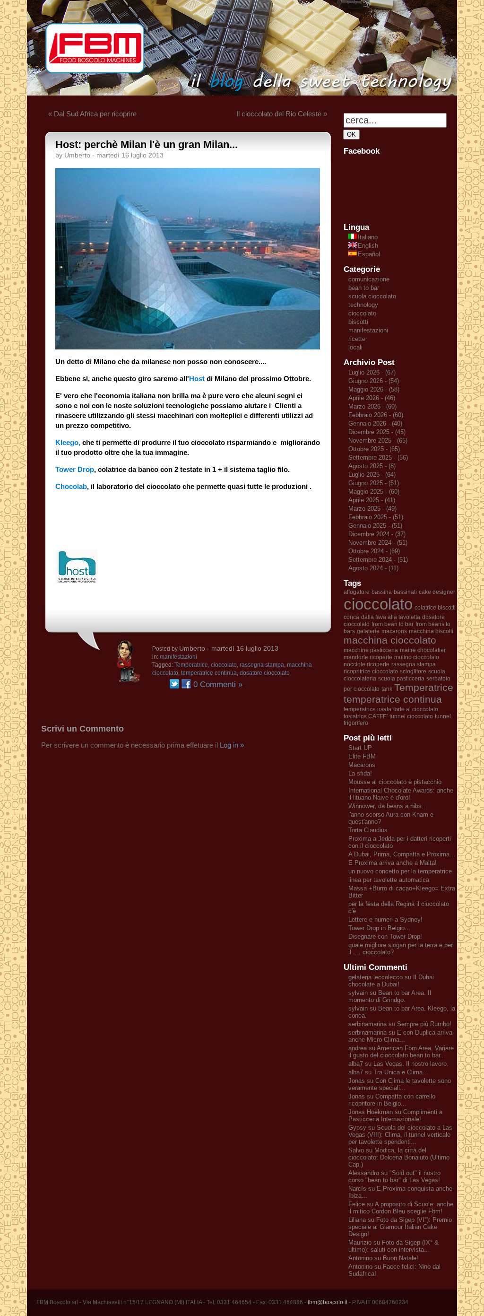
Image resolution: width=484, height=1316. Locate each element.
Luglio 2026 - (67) (372, 372)
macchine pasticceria (371, 650)
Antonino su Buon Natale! (383, 1258)
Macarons (361, 764)
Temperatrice (191, 665)
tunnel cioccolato (411, 716)
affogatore (357, 592)
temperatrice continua (209, 673)
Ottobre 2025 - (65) (374, 449)
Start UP (360, 747)
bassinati (405, 592)
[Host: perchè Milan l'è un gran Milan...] (187, 347)
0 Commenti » (217, 684)
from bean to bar (393, 624)
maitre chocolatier (423, 650)
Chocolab (71, 486)
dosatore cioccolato (265, 673)
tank (386, 689)
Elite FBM (362, 756)
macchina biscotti (431, 631)
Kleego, (67, 442)
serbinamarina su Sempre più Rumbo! (399, 1024)
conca (351, 617)
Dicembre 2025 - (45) (377, 432)
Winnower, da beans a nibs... (387, 806)
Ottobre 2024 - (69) (374, 551)
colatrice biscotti (435, 607)
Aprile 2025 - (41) (371, 500)
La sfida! (360, 773)
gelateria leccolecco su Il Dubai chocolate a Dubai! (391, 981)
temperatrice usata (367, 709)
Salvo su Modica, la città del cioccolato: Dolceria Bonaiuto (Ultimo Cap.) (398, 1157)
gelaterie (368, 631)
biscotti (358, 321)
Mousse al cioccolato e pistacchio (394, 781)
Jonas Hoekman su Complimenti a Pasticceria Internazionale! (395, 1115)
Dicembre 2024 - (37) (377, 534)
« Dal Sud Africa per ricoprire (92, 114)
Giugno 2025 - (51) (373, 483)
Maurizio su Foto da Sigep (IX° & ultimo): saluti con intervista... (393, 1246)
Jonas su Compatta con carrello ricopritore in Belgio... (391, 1100)
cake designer (437, 592)
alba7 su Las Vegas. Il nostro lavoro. (398, 1063)
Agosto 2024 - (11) (373, 568)
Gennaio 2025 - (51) (375, 525)
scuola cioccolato (372, 296)
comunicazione (368, 279)
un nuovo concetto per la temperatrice (400, 871)
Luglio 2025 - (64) (372, 474)
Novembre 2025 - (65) (377, 440)
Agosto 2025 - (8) (372, 466)
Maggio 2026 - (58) (373, 389)
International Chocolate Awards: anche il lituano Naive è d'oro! (400, 794)
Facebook (186, 684)
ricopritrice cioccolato (371, 671)
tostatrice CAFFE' (366, 716)
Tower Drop (74, 469)
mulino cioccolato (416, 657)
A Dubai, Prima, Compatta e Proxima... (401, 854)
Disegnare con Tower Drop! (385, 936)
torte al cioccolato (415, 709)
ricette (356, 338)
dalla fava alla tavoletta (390, 617)
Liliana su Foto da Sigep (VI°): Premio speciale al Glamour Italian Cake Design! (400, 1227)
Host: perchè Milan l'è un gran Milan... (146, 144)
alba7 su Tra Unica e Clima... (388, 1072)
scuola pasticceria (401, 678)
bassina (382, 592)
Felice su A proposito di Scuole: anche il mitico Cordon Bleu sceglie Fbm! (400, 1208)
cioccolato (224, 665)
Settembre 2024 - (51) (378, 559)
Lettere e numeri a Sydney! (385, 919)
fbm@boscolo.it (327, 1302)
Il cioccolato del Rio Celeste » (281, 114)
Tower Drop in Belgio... (379, 928)
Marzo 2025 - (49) (372, 508)
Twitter (174, 684)
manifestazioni (178, 657)
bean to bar (363, 287)
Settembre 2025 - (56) (378, 457)
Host (197, 379)
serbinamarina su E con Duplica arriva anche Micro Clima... (400, 1036)
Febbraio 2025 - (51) (375, 517)
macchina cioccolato (390, 640)
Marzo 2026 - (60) (372, 406)
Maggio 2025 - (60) (373, 491)
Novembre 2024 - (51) (377, 542)
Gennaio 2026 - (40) (375, 423)
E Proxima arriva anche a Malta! (392, 862)
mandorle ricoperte (368, 657)
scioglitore (413, 671)
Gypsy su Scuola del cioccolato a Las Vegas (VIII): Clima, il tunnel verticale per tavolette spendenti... (400, 1134)
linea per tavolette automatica (388, 879)
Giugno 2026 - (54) (373, 380)
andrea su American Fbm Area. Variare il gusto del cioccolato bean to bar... (401, 1052)
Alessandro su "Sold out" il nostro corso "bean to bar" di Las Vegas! (394, 1176)
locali (355, 347)
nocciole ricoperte (366, 664)
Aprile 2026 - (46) (371, 397)
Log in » (232, 745)
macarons (394, 631)
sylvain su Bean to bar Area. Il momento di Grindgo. (389, 996)
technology (363, 304)
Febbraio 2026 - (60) (375, 414)
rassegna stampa (262, 665)
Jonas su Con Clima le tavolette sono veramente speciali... (399, 1084)
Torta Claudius (368, 830)
